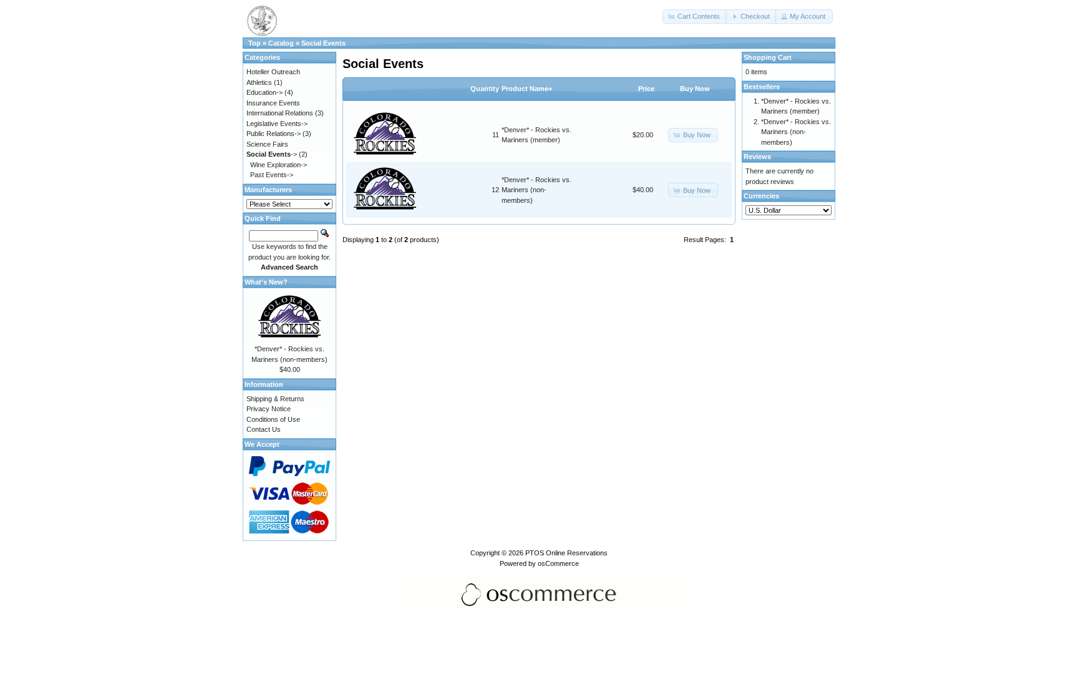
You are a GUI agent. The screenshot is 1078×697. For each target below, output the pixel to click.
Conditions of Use (273, 419)
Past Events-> (271, 174)
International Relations (279, 113)
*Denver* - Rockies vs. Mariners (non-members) (536, 190)
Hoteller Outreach (273, 72)
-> (271, 154)
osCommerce (558, 563)
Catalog (281, 43)
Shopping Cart (768, 57)
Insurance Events (273, 103)
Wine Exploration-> (278, 164)
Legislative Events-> (277, 123)
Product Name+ (527, 88)
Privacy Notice (268, 408)
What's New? (266, 282)
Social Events (323, 43)
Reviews (757, 156)
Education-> (264, 92)
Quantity (484, 88)
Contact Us (263, 429)
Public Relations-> (273, 133)
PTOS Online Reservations (566, 553)
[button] (695, 16)
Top (254, 43)
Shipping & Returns (275, 398)
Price (646, 88)
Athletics (259, 82)
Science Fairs (267, 144)
